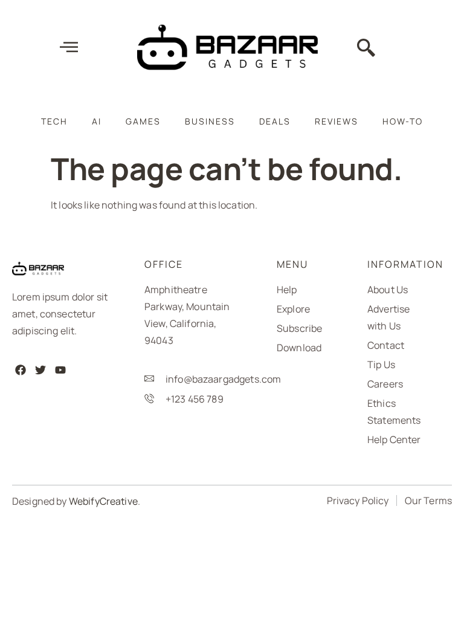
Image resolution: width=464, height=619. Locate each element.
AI (97, 121)
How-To (402, 121)
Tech (54, 121)
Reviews (336, 121)
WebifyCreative (103, 501)
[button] (366, 49)
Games (143, 121)
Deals (275, 121)
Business (210, 121)
